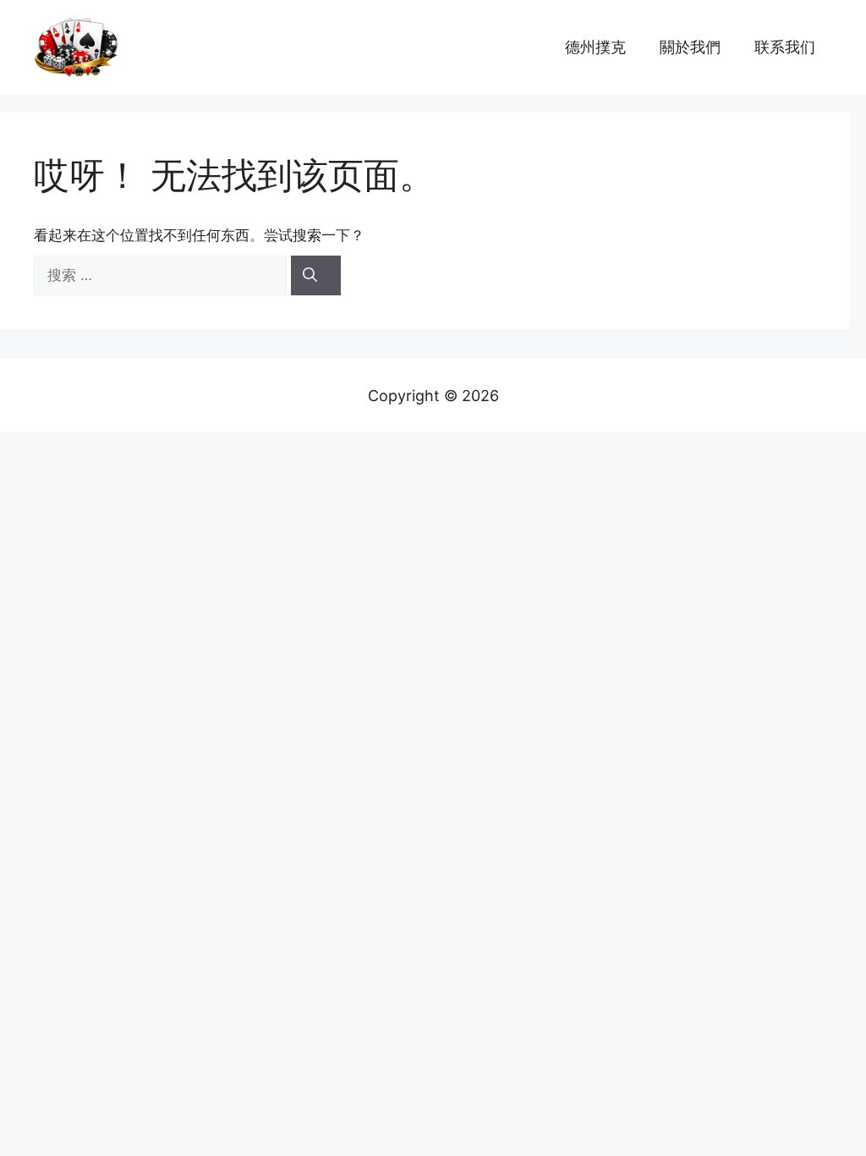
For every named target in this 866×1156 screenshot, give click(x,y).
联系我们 (784, 47)
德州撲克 (595, 47)
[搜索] (316, 276)
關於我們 (690, 47)
